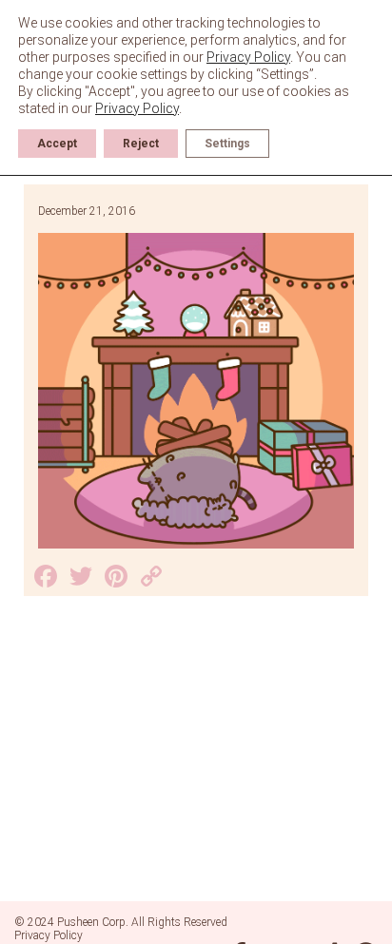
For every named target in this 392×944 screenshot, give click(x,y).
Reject (141, 143)
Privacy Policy (48, 935)
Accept (57, 143)
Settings (227, 143)
